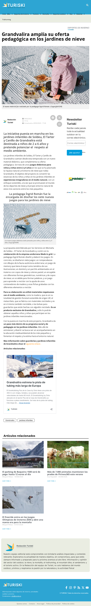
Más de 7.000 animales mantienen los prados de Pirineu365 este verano (67, 473)
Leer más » (6, 481)
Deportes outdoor (59, 14)
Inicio (4, 14)
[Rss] (78, 587)
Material (79, 14)
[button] (87, 5)
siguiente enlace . (33, 344)
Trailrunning (6, 19)
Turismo (36, 14)
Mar (71, 14)
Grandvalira (9, 420)
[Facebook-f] (66, 587)
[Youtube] (87, 587)
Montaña (46, 14)
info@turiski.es (16, 596)
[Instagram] (70, 587)
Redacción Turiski (25, 546)
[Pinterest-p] (74, 587)
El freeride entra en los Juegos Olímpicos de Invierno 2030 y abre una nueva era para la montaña (22, 520)
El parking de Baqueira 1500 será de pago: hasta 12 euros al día (21, 473)
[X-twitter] (83, 587)
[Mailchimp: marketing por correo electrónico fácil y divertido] (84, 154)
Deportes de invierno (21, 14)
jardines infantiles (26, 420)
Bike (8, 14)
